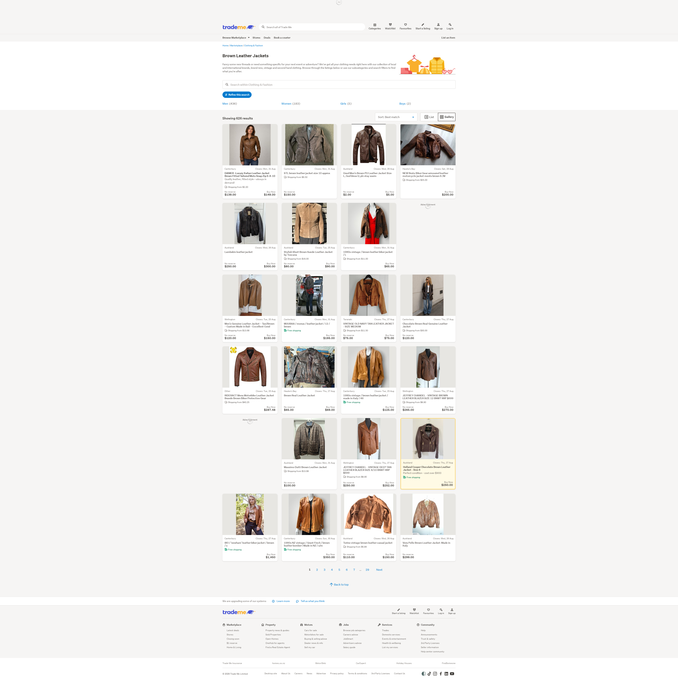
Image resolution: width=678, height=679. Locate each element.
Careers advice (350, 634)
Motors (308, 624)
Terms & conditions (357, 673)
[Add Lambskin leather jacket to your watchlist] (273, 208)
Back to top (341, 584)
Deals (267, 37)
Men (225, 103)
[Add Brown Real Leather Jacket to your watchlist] (332, 351)
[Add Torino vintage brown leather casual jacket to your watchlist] (391, 499)
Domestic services (391, 634)
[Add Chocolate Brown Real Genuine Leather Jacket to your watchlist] (451, 279)
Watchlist (414, 613)
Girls (343, 103)
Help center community (432, 651)
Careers (298, 673)
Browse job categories (354, 630)
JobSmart (348, 638)
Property (271, 624)
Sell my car (309, 647)
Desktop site (270, 673)
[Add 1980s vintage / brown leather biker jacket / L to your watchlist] (391, 208)
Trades (385, 630)
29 (367, 569)
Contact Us (399, 673)
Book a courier (282, 37)
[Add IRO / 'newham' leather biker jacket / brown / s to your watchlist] (273, 499)
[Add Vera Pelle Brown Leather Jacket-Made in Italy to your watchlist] (451, 499)
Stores (256, 37)
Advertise (321, 673)
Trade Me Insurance (232, 663)
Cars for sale (310, 630)
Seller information (430, 647)
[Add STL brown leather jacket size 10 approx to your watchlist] (332, 129)
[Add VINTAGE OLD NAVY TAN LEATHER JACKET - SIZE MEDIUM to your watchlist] (391, 279)
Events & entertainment (394, 638)
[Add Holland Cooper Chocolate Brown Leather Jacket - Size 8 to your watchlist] (451, 423)
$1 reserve (232, 643)
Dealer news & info (313, 643)
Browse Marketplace (234, 37)
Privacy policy (337, 673)
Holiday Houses (404, 663)
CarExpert (361, 663)
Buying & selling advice (315, 638)
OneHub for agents (275, 643)
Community (428, 624)
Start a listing (398, 613)
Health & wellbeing (391, 643)
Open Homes (272, 638)
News (309, 673)
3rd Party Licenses (430, 643)
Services (387, 624)
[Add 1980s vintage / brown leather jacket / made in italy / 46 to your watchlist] (391, 351)
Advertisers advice (352, 643)
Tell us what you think (312, 601)
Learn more (283, 601)
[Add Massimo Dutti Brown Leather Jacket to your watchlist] (332, 423)
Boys (402, 103)
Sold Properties (273, 634)
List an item (448, 37)
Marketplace (234, 624)
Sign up (438, 28)
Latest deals (233, 630)
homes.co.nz (278, 663)
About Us (285, 673)
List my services (390, 647)
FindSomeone (449, 663)
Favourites (428, 613)
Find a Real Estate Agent (278, 647)
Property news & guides (277, 630)
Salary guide (349, 647)
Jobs (346, 624)
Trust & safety (428, 638)
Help (423, 630)
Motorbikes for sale (314, 634)
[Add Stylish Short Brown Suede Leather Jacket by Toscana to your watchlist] (332, 208)
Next (379, 569)
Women (286, 103)
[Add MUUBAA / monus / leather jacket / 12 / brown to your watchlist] (332, 279)
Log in (450, 28)
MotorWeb (320, 663)
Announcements (429, 634)
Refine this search (238, 94)
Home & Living (234, 647)
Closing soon (233, 638)
